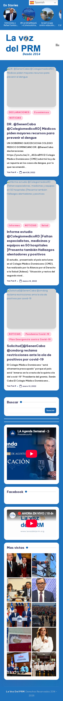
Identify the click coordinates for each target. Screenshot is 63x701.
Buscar (12, 402)
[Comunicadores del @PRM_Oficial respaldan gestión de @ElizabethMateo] (44, 640)
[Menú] (57, 45)
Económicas (41, 112)
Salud (45, 225)
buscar (51, 410)
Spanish (39, 2)
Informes (14, 225)
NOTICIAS (15, 118)
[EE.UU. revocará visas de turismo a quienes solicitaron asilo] (19, 640)
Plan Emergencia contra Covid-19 (30, 339)
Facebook (15, 492)
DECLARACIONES (19, 112)
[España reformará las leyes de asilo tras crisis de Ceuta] (44, 615)
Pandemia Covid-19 (37, 334)
